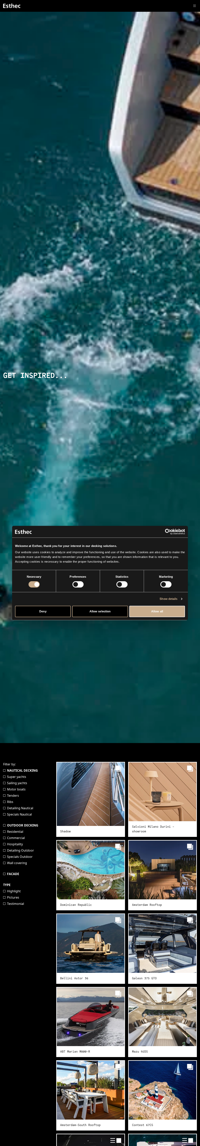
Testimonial (15, 904)
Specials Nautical (19, 814)
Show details (168, 598)
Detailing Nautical (20, 808)
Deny (42, 611)
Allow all (157, 611)
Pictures (13, 897)
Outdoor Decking (22, 825)
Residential (15, 831)
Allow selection (100, 611)
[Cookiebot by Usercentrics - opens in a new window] (168, 532)
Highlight (14, 891)
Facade (13, 874)
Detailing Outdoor (20, 850)
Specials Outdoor (20, 857)
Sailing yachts (17, 783)
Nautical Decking (22, 770)
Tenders (13, 795)
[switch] (78, 584)
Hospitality (15, 844)
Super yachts (16, 777)
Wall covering (17, 863)
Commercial (16, 838)
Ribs (10, 802)
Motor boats (16, 789)
